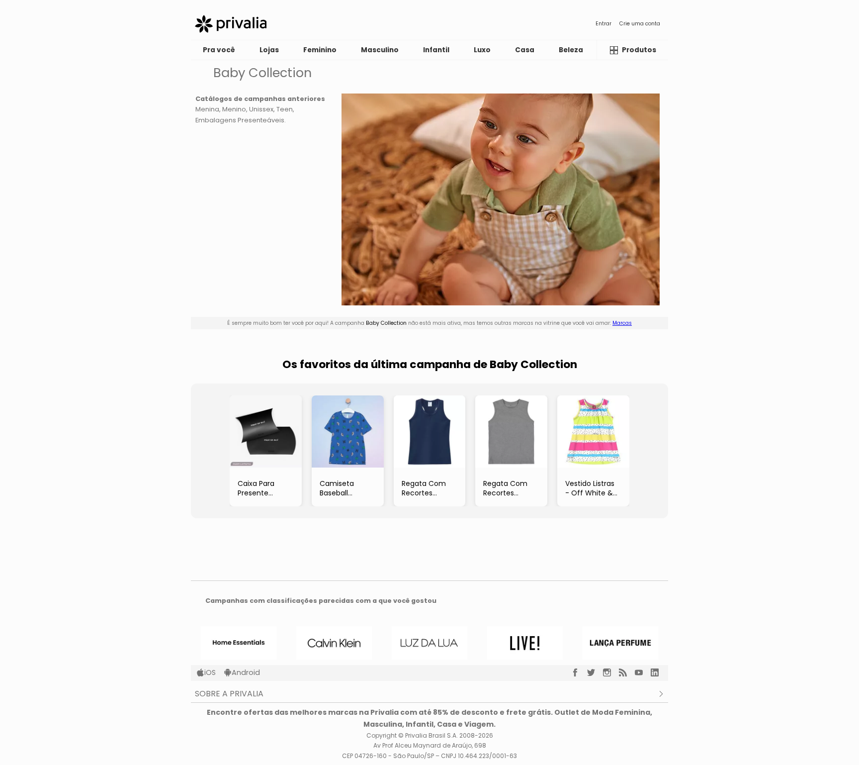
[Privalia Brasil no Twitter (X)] (595, 672)
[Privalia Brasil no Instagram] (611, 672)
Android (246, 672)
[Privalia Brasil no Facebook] (579, 672)
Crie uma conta (639, 23)
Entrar (603, 23)
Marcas (622, 323)
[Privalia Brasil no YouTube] (643, 672)
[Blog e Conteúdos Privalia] (627, 672)
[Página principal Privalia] (230, 24)
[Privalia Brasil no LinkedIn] (659, 672)
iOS (210, 672)
